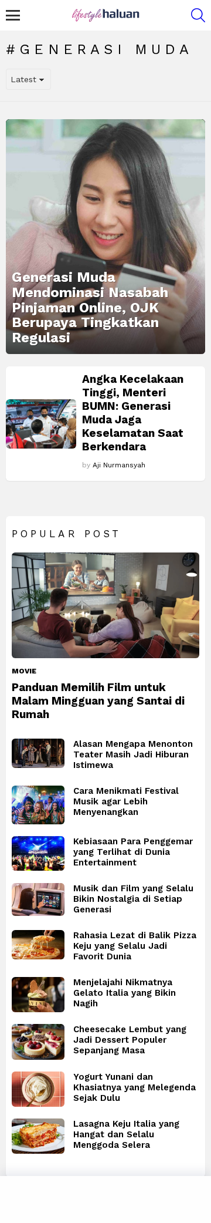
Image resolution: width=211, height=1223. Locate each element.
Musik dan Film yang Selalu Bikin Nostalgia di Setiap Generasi (133, 899)
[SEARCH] (198, 15)
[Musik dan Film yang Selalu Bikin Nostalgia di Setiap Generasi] (38, 900)
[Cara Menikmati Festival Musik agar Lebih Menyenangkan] (38, 805)
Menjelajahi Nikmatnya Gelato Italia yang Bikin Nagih (124, 993)
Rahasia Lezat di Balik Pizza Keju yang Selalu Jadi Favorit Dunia (134, 946)
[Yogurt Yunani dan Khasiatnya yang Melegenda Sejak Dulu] (38, 1089)
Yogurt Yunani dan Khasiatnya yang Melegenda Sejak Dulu (134, 1087)
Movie (24, 671)
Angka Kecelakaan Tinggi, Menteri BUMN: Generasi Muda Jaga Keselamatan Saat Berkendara (132, 412)
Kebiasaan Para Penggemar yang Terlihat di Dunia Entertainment (133, 852)
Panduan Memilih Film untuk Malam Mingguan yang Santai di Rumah (98, 700)
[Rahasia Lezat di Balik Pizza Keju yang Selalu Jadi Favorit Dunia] (38, 945)
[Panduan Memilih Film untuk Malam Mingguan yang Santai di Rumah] (105, 605)
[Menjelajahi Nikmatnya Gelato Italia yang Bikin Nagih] (38, 994)
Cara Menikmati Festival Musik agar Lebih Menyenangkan (126, 801)
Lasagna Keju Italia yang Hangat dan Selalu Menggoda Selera (126, 1134)
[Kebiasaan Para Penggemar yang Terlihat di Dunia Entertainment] (38, 853)
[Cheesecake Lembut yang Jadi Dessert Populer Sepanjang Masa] (38, 1042)
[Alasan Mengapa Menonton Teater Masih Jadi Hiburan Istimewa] (38, 754)
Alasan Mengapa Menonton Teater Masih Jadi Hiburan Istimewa (133, 754)
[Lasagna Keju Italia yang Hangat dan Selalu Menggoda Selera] (38, 1136)
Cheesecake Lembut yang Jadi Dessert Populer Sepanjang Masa (129, 1040)
